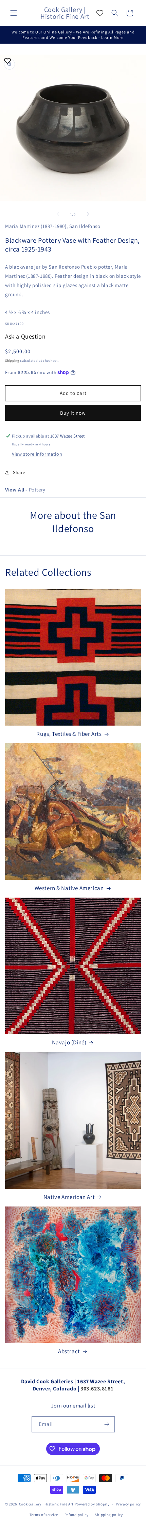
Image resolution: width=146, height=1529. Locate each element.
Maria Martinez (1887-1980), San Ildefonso (53, 226)
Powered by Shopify (92, 1504)
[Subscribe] (106, 1424)
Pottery (25, 489)
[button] (13, 12)
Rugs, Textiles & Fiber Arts (69, 734)
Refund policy (77, 1514)
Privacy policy (128, 1504)
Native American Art (69, 1197)
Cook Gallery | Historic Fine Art (46, 1504)
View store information (37, 454)
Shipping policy (109, 1514)
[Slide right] (87, 214)
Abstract (69, 1351)
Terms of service (44, 1514)
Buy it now (73, 413)
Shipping (12, 360)
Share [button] (19, 472)
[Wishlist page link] (99, 13)
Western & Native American (69, 888)
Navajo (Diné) (69, 1042)
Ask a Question (25, 336)
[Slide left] (58, 214)
